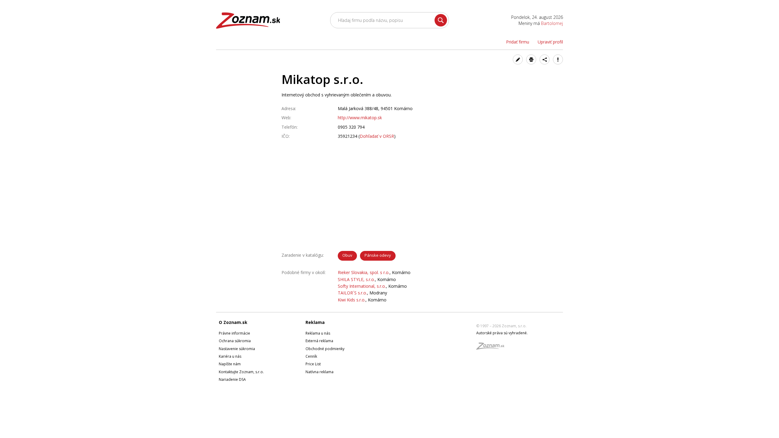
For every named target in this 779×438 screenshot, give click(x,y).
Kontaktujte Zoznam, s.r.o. (241, 371)
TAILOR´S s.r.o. (352, 293)
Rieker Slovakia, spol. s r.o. (364, 272)
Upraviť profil (550, 42)
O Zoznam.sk (233, 322)
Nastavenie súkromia (237, 348)
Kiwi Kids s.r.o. (351, 300)
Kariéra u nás (230, 356)
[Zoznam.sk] (492, 347)
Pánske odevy (378, 255)
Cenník (311, 356)
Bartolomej (552, 23)
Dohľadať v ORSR (377, 136)
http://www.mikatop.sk (360, 117)
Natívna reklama (320, 371)
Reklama (315, 322)
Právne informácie (234, 333)
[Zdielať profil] (545, 59)
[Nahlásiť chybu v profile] (558, 59)
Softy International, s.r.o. (362, 286)
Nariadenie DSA (232, 379)
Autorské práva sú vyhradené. (502, 332)
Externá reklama (319, 340)
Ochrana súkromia (235, 340)
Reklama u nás (318, 333)
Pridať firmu (517, 42)
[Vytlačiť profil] (531, 59)
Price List (313, 364)
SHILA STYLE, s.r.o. (356, 279)
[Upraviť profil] (518, 59)
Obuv (347, 255)
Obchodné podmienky (325, 348)
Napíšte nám (230, 364)
